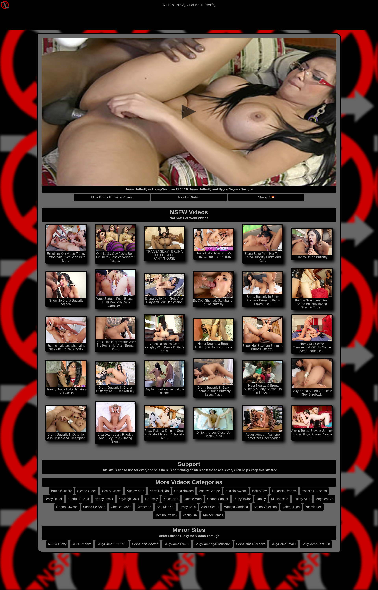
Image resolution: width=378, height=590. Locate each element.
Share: (262, 197)
